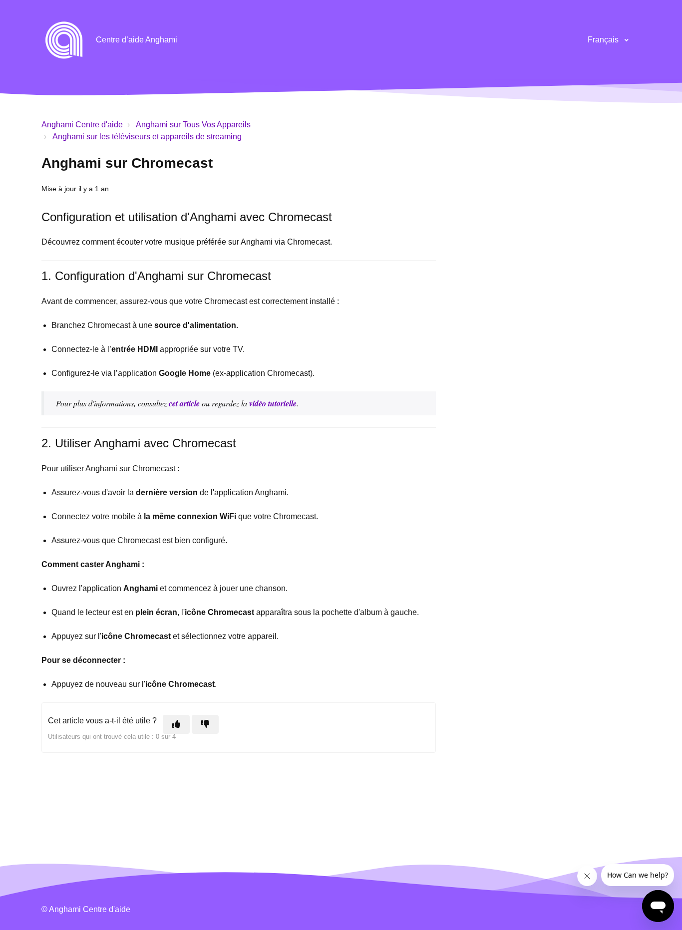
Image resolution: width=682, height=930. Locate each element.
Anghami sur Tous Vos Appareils (193, 124)
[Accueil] (63, 39)
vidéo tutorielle (273, 403)
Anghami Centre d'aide (82, 124)
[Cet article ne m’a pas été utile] (205, 724)
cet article (184, 403)
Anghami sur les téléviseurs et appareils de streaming (147, 136)
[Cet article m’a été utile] (176, 724)
